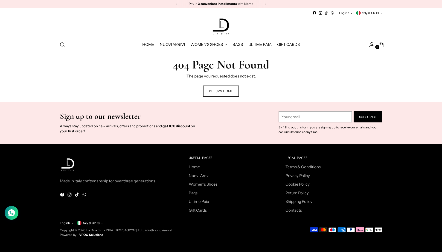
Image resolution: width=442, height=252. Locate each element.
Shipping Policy (298, 201)
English (344, 13)
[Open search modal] (62, 44)
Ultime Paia (199, 201)
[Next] (266, 4)
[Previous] (176, 4)
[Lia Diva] (221, 26)
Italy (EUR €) (370, 13)
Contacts (293, 210)
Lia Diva (91, 230)
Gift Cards (198, 210)
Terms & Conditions (303, 167)
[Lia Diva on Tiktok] (326, 13)
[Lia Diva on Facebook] (314, 13)
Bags (193, 193)
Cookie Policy (297, 184)
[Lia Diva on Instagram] (320, 13)
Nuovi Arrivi (199, 175)
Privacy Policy (297, 175)
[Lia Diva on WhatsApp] (332, 13)
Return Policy (297, 193)
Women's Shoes (203, 184)
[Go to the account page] (370, 44)
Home (194, 167)
